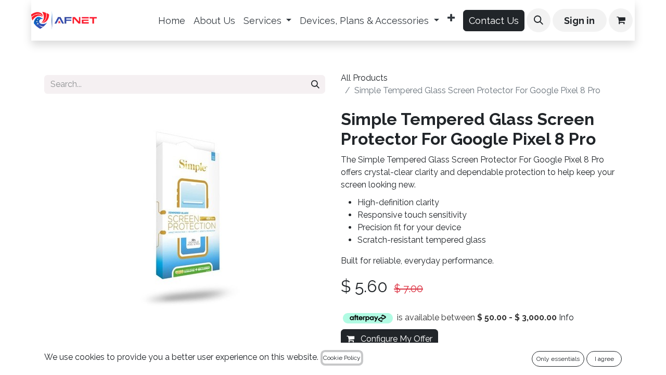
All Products (364, 78)
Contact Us (494, 20)
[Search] (315, 84)
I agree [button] (604, 358)
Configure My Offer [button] (395, 339)
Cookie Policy (342, 357)
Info (566, 317)
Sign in (579, 20)
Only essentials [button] (558, 358)
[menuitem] (171, 20)
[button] (538, 20)
